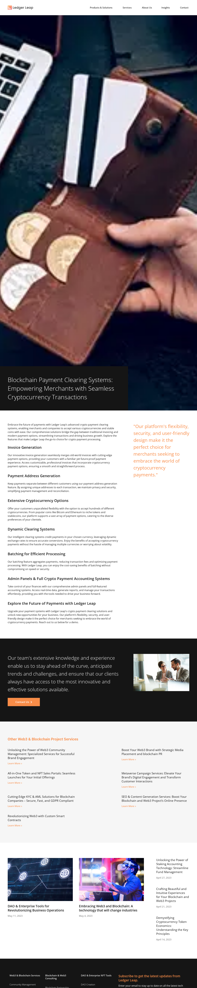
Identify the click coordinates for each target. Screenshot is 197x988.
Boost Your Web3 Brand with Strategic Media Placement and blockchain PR (152, 752)
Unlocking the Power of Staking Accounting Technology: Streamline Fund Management (172, 866)
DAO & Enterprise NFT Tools (96, 975)
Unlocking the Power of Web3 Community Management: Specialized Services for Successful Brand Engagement (41, 754)
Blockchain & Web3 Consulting (55, 977)
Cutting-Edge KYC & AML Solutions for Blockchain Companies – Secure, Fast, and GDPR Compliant (41, 799)
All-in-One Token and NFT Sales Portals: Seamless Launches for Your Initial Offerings (41, 775)
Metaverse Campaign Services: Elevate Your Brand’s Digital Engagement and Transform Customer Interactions (151, 777)
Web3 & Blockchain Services (25, 975)
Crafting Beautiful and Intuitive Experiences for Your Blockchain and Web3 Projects (172, 895)
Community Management (23, 984)
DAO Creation (88, 984)
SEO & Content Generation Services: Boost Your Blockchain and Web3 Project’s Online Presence (154, 799)
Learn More (15, 763)
